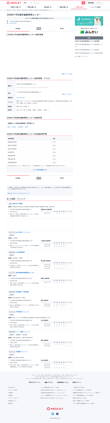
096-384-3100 (12, 23)
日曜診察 (18, 334)
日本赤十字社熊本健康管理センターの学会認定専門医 (89, 53)
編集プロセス (49, 382)
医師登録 (91, 3)
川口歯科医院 (20, 252)
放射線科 (20, 127)
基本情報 (18, 28)
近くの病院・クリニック (81, 56)
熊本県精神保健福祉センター (25, 272)
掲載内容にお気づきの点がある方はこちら (19, 193)
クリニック (12, 232)
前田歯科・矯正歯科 (22, 292)
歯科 (26, 127)
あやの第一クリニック (23, 232)
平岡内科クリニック (22, 312)
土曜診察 (11, 235)
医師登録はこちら (63, 382)
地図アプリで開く (67, 74)
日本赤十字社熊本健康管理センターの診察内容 (87, 49)
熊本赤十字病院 (18, 203)
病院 (10, 203)
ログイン (99, 3)
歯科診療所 (12, 252)
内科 (9, 127)
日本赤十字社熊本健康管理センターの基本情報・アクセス (89, 45)
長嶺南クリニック (22, 351)
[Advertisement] (40, 224)
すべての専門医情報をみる (40, 169)
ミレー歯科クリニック (23, 331)
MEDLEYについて (35, 382)
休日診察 (25, 334)
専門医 (62, 28)
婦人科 (14, 127)
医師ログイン (77, 382)
